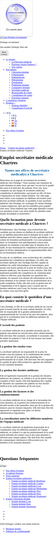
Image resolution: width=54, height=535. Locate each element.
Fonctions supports (20, 98)
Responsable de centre (22, 92)
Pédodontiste (17, 80)
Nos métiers (11, 69)
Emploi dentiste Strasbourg (24, 506)
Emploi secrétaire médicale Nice (26, 491)
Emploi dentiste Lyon (21, 501)
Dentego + (10, 103)
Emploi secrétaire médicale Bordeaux (28, 481)
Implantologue (18, 77)
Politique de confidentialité (18, 531)
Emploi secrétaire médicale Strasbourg (29, 496)
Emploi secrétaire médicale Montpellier (29, 488)
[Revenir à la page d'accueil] (13, 37)
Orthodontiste (18, 75)
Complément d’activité (22, 108)
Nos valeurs (17, 67)
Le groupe (10, 59)
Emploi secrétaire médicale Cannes (27, 483)
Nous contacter (12, 476)
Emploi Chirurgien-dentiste (18, 499)
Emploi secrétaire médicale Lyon (26, 486)
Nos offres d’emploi (15, 130)
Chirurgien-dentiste (20, 72)
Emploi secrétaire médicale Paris (26, 494)
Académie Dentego (14, 473)
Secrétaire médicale (20, 90)
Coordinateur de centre (22, 95)
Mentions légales (13, 529)
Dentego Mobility (20, 105)
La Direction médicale (22, 62)
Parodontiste (17, 82)
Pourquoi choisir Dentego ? (24, 64)
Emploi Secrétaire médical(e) (19, 478)
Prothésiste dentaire (20, 85)
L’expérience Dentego (16, 100)
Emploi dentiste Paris (21, 504)
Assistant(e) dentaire (21, 87)
